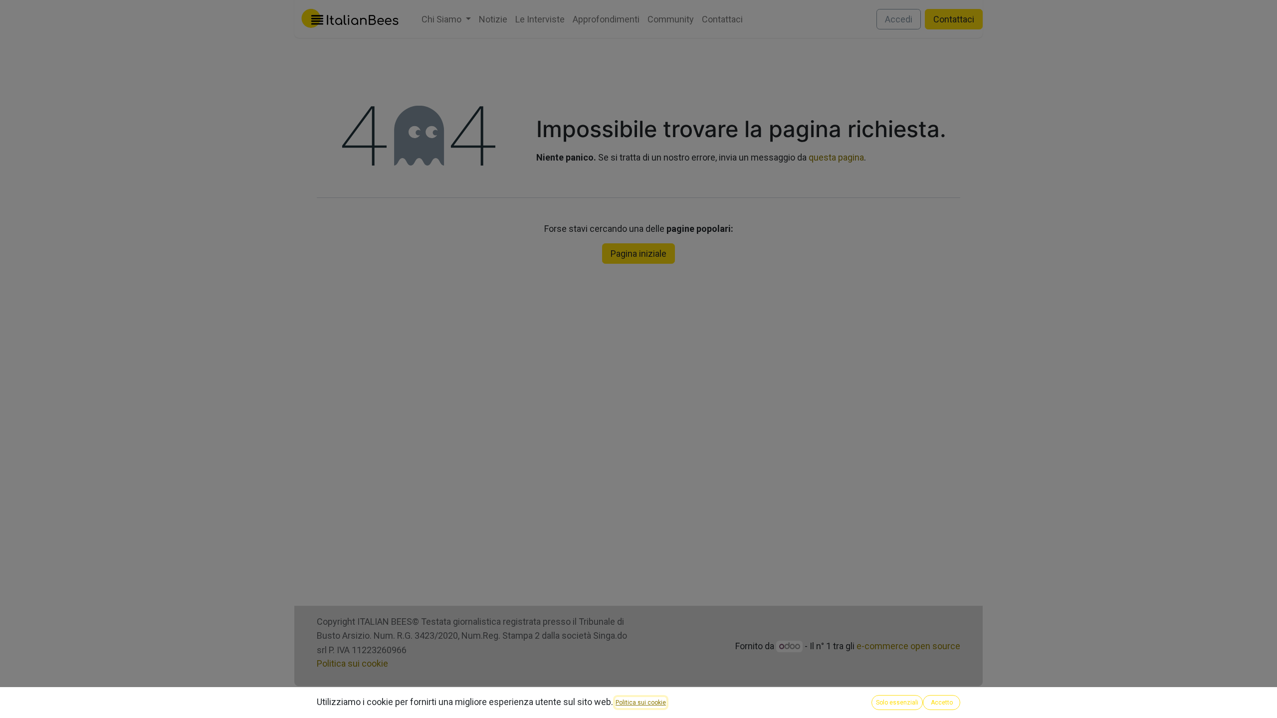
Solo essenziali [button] (897, 702)
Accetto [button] (942, 702)
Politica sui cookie (641, 702)
